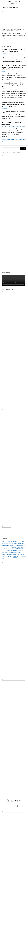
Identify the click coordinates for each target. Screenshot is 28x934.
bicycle (17, 541)
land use (22, 550)
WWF (3, 559)
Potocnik (11, 554)
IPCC (16, 550)
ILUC (13, 550)
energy (5, 548)
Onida (19, 552)
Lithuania (6, 552)
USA (11, 557)
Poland (7, 554)
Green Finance (5, 126)
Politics (23, 126)
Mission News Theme (9, 931)
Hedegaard (9, 550)
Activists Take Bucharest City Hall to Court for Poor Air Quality (13, 50)
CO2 (17, 545)
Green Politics (12, 126)
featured (19, 547)
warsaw (24, 557)
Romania (16, 554)
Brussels (6, 543)
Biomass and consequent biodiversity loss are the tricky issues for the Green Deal (14, 85)
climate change (10, 545)
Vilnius (19, 557)
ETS (10, 548)
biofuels (22, 541)
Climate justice (5, 108)
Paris (21, 552)
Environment (4, 53)
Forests (3, 71)
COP (19, 545)
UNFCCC (7, 557)
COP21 (23, 545)
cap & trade (14, 543)
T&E (3, 557)
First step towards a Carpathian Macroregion (12, 123)
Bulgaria (10, 543)
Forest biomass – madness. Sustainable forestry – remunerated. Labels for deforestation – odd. (14, 67)
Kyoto (19, 550)
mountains (11, 552)
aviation (14, 541)
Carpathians (21, 543)
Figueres (3, 550)
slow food (22, 554)
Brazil (3, 543)
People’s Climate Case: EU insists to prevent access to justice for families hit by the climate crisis (13, 104)
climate (4, 545)
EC (2, 548)
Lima (3, 552)
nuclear (15, 552)
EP (8, 548)
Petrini (3, 554)
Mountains (18, 126)
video (15, 557)
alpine (3, 541)
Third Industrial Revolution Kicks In (13, 29)
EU (13, 548)
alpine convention (9, 541)
